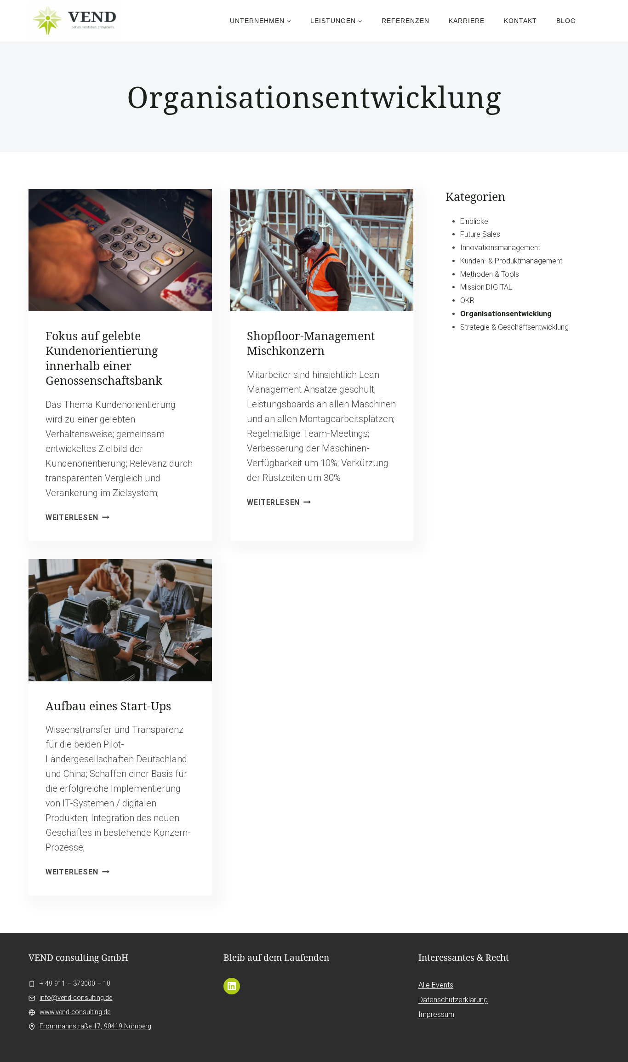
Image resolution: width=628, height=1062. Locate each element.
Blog (566, 20)
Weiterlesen (77, 517)
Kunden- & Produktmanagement (511, 261)
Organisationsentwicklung (506, 313)
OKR (467, 300)
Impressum (436, 1014)
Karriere (467, 20)
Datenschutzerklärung (453, 999)
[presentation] (120, 250)
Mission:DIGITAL (486, 287)
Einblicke (474, 221)
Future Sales (480, 234)
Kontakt (520, 20)
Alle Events (435, 985)
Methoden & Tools (489, 274)
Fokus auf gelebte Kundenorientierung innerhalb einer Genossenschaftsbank (104, 358)
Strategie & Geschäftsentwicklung (514, 327)
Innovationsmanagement (500, 247)
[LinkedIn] (231, 986)
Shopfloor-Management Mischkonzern (311, 343)
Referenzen (405, 20)
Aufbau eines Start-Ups (108, 706)
